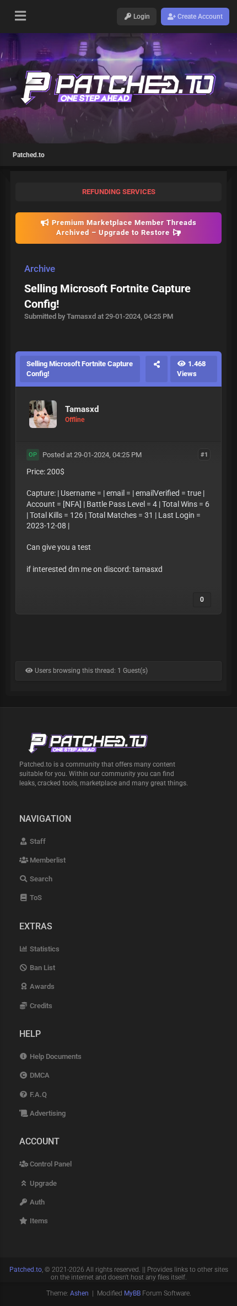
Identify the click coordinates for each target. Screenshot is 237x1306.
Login (141, 16)
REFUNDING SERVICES (118, 192)
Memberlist (47, 860)
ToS (35, 897)
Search (40, 879)
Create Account (199, 16)
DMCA (39, 1075)
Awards (41, 986)
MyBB (132, 1293)
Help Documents (55, 1056)
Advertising (47, 1113)
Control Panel (50, 1164)
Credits (40, 1006)
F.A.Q (37, 1094)
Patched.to (29, 155)
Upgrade (42, 1183)
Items (38, 1221)
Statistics (44, 949)
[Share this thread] (157, 369)
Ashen (79, 1293)
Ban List (41, 968)
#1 (204, 454)
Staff (37, 841)
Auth (36, 1202)
